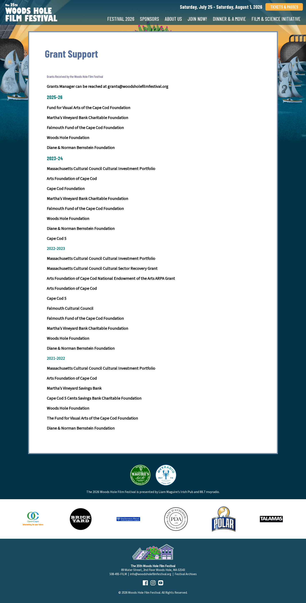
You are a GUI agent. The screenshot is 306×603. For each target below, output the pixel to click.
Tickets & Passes (284, 6)
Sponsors (149, 19)
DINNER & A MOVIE (229, 19)
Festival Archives (186, 574)
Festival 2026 (120, 19)
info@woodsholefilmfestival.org (150, 574)
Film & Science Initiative (275, 19)
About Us (173, 19)
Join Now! (197, 19)
